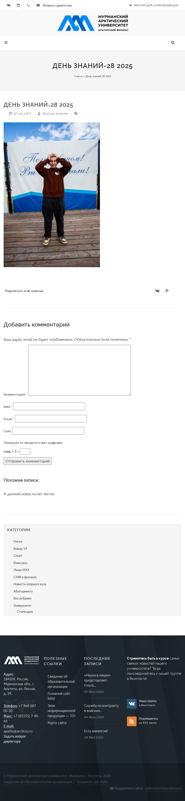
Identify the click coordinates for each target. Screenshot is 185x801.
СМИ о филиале (25, 577)
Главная (78, 76)
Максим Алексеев (54, 113)
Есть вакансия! (96, 731)
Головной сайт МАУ (59, 696)
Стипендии (25, 611)
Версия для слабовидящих (155, 5)
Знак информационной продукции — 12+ (62, 710)
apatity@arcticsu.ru (18, 731)
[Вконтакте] (8, 5)
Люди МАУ (21, 570)
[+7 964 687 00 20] (28, 5)
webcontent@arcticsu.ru (163, 788)
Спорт (17, 555)
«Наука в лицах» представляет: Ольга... (97, 680)
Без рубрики (22, 598)
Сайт (7, 431)
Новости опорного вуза (29, 584)
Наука (17, 541)
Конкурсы (20, 563)
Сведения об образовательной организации (61, 681)
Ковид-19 (20, 548)
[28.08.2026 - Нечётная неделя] (18, 5)
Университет (22, 605)
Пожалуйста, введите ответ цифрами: (33, 443)
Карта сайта (57, 723)
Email (9, 419)
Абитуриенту (23, 591)
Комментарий (15, 394)
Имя (8, 407)
